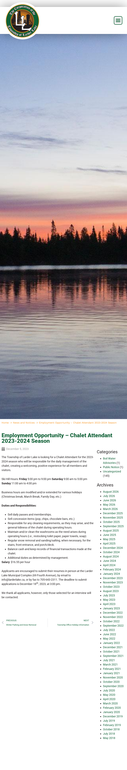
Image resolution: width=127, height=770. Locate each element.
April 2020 (109, 699)
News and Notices (24, 422)
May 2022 (109, 638)
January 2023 (111, 608)
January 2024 (111, 573)
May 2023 (109, 599)
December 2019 (113, 716)
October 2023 (111, 586)
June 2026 (109, 500)
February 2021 (112, 668)
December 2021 (113, 647)
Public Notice (111, 467)
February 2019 (112, 725)
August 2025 (111, 530)
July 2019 (109, 720)
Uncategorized (112, 471)
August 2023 (111, 591)
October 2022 (111, 621)
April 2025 (109, 543)
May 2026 (109, 504)
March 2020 (110, 703)
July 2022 (109, 630)
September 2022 (113, 625)
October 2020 (111, 681)
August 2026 (111, 491)
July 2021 (109, 660)
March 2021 (110, 664)
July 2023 (109, 595)
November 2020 (113, 677)
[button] (118, 20)
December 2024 (113, 547)
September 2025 (113, 526)
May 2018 (109, 738)
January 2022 (111, 643)
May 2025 (109, 539)
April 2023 (109, 604)
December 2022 (113, 612)
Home (5, 422)
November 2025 (113, 517)
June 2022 (109, 634)
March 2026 (110, 509)
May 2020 (109, 694)
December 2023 (113, 578)
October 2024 (111, 552)
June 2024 (109, 560)
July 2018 (109, 733)
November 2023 (113, 582)
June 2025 (109, 534)
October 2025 (111, 522)
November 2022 (113, 617)
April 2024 (109, 565)
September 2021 (113, 655)
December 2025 (113, 513)
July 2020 (109, 690)
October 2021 (111, 651)
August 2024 (111, 556)
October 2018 (111, 729)
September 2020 (113, 686)
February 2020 (112, 707)
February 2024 (112, 569)
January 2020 (111, 712)
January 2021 (111, 673)
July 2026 (109, 496)
